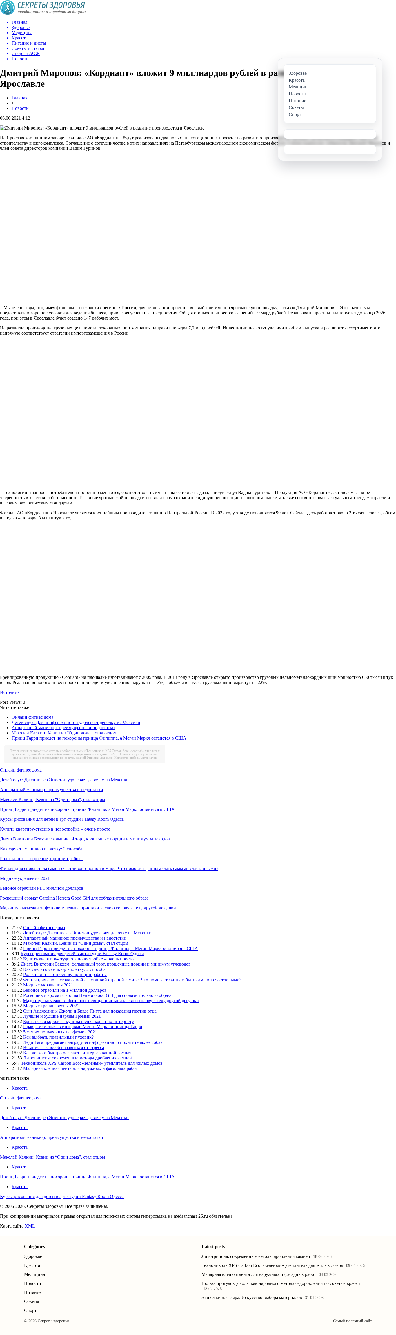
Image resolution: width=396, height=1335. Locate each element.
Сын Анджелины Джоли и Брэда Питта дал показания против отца (90, 1010)
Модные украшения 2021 (25, 878)
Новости (20, 108)
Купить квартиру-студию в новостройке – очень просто (55, 829)
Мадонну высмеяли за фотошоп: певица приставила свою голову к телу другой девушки (88, 907)
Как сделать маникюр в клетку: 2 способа (41, 848)
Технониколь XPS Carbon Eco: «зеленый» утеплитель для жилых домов (92, 1063)
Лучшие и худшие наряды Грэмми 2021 (62, 1016)
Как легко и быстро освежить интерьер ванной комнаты (79, 1052)
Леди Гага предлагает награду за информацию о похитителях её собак (93, 1042)
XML (30, 1225)
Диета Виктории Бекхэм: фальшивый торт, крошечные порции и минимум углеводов (85, 838)
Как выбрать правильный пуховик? (58, 1037)
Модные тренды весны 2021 (51, 1005)
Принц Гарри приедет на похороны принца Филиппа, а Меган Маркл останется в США (99, 738)
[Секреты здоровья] (43, 13)
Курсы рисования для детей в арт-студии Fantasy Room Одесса (62, 819)
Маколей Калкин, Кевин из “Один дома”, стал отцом (64, 732)
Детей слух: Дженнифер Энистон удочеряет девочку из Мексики (76, 722)
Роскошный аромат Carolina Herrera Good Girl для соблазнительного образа (74, 898)
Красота (20, 1088)
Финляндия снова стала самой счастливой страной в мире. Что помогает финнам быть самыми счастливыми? (109, 868)
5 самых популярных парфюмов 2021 (60, 1031)
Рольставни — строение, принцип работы (41, 858)
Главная (19, 97)
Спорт (30, 1310)
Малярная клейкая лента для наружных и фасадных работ (77, 754)
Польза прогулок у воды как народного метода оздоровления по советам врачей (85, 755)
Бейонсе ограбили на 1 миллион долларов (41, 888)
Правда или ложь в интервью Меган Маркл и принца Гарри (82, 1026)
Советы (31, 1301)
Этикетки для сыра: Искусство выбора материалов (122, 757)
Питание (32, 1292)
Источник (10, 692)
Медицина (34, 1274)
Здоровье (33, 1256)
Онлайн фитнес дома (32, 717)
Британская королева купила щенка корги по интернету (78, 1021)
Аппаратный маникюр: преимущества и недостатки (63, 727)
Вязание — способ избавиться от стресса (63, 1047)
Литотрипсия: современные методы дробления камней (48, 750)
